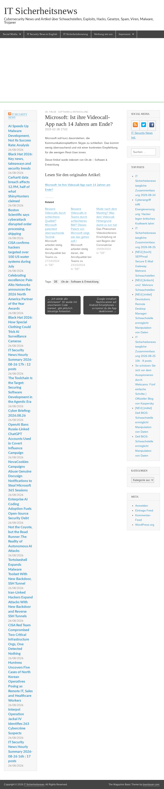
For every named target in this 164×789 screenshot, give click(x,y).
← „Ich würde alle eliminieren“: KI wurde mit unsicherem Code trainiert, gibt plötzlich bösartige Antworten (62, 305)
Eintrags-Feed (144, 510)
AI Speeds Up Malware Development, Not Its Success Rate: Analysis (19, 135)
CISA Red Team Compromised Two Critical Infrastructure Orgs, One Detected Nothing (19, 639)
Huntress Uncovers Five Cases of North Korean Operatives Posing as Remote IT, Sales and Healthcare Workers (20, 681)
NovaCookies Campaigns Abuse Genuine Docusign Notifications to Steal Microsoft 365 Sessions (20, 476)
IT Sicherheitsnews (40, 10)
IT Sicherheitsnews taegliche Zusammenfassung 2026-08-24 (145, 186)
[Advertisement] (82, 74)
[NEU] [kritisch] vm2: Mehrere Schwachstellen (145, 285)
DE (46, 112)
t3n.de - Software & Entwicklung (68, 112)
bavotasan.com (151, 784)
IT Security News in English (42, 34)
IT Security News (17, 116)
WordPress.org (144, 524)
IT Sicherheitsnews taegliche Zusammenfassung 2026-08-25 (145, 238)
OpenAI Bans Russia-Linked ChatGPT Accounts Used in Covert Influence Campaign (19, 439)
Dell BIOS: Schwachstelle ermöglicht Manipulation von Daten (144, 446)
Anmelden (141, 505)
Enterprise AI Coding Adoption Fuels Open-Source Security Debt (19, 509)
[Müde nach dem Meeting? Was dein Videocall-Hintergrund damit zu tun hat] (109, 231)
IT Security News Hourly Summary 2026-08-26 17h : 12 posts (20, 360)
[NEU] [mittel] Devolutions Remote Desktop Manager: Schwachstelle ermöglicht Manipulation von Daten (144, 313)
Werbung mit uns (103, 34)
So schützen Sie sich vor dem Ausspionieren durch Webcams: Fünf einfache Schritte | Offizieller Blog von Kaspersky (145, 384)
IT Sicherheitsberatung (75, 34)
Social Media (10, 34)
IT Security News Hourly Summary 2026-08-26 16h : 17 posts (20, 752)
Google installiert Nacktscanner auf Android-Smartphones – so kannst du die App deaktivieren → (102, 305)
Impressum (124, 34)
